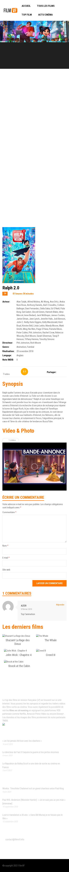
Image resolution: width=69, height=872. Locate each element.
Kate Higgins (35, 322)
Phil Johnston (35, 332)
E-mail (6, 557)
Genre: (5, 346)
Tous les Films (46, 5)
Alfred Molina (33, 301)
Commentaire (9, 512)
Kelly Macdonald (49, 322)
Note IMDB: (8, 359)
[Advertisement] (34, 112)
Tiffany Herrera (31, 339)
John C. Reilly (23, 322)
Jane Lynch (34, 318)
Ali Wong (45, 301)
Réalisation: (8, 351)
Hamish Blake (51, 311)
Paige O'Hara (42, 329)
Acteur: (6, 301)
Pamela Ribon (55, 329)
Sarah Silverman (44, 335)
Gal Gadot (26, 311)
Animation (21, 346)
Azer (23, 605)
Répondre (60, 604)
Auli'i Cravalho (49, 305)
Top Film (27, 14)
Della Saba (45, 308)
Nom (5, 545)
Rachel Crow (48, 332)
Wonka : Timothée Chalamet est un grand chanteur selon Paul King (33, 788)
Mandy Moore (52, 325)
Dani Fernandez (32, 308)
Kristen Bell (27, 325)
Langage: (7, 355)
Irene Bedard (30, 315)
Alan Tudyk (21, 301)
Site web (6, 569)
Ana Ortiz (54, 301)
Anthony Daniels (34, 305)
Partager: (51, 372)
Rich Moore (30, 335)
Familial (30, 346)
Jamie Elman (22, 318)
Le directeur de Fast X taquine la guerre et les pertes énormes (30, 752)
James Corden (58, 315)
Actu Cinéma (45, 14)
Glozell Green (38, 311)
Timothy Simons (46, 339)
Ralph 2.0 (10, 287)
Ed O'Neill (55, 308)
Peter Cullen (22, 332)
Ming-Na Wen (29, 329)
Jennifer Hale (46, 318)
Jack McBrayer (43, 315)
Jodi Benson (59, 318)
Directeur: (7, 342)
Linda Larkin (39, 325)
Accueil (26, 5)
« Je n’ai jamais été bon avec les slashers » (22, 740)
